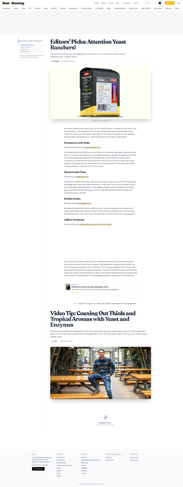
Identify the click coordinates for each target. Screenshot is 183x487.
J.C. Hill (54, 341)
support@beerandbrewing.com (90, 460)
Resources (126, 3)
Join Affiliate (109, 460)
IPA (30, 8)
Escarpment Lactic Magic (27, 44)
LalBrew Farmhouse (25, 51)
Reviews (103, 3)
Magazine (59, 471)
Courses (59, 468)
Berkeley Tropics (24, 49)
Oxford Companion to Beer (64, 465)
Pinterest (84, 473)
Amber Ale (168, 8)
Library (59, 473)
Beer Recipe (6, 8)
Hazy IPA (54, 8)
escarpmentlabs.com (92, 147)
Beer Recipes (60, 457)
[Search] (160, 3)
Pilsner (177, 8)
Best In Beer (158, 8)
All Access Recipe (86, 8)
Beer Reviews (61, 460)
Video (24, 8)
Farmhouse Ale (73, 8)
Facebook (84, 471)
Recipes (96, 3)
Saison (109, 8)
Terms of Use (134, 460)
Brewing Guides (61, 463)
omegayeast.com (82, 176)
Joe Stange (55, 61)
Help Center (84, 463)
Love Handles (99, 8)
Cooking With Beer (119, 8)
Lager (46, 8)
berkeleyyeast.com (83, 203)
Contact (83, 457)
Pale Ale (62, 8)
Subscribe (169, 3)
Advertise (109, 457)
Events (136, 3)
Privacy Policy (134, 457)
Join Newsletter (38, 469)
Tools (117, 3)
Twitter (83, 465)
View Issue (75, 293)
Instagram (84, 468)
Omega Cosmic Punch (26, 47)
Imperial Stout (133, 8)
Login (178, 3)
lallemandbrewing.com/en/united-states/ (96, 224)
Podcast (110, 3)
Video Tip (38, 8)
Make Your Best (146, 8)
